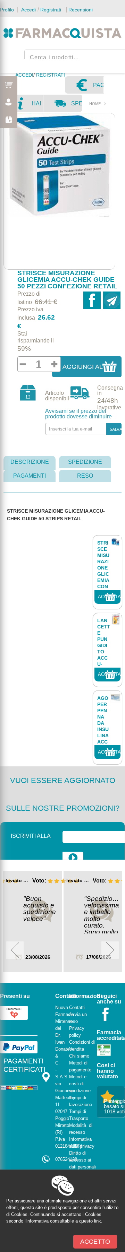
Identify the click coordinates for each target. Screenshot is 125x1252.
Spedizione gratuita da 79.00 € (76, 106)
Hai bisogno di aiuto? (37, 106)
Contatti (77, 1007)
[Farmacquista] (62, 33)
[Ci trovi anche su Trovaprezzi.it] (14, 1012)
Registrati (50, 9)
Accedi (28, 9)
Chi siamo (79, 1056)
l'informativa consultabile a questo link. (63, 1221)
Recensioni (80, 9)
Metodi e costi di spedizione (80, 1083)
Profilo (7, 9)
